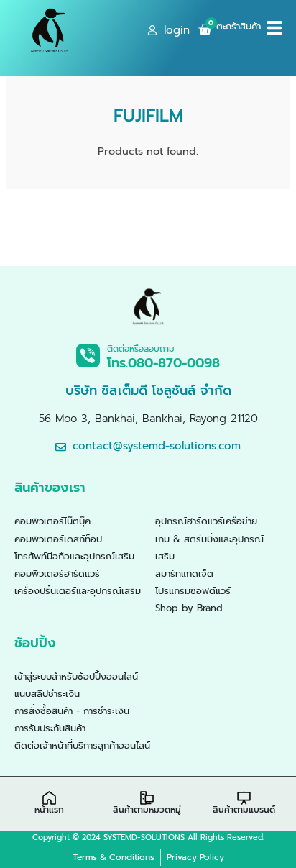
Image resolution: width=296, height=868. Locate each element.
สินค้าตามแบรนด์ (244, 809)
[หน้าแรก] (49, 798)
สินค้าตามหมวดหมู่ (147, 809)
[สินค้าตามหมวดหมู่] (147, 798)
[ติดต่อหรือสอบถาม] (88, 355)
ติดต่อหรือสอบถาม (141, 348)
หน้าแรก (49, 809)
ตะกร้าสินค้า (238, 26)
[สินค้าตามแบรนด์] (244, 798)
